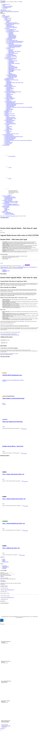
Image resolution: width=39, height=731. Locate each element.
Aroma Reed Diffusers (10, 90)
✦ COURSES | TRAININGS (7, 200)
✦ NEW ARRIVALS (5, 145)
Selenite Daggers (9, 96)
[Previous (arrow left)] (0, 730)
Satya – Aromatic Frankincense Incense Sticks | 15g (6, 681)
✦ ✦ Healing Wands (9, 54)
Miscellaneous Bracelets (12, 37)
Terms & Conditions (5, 566)
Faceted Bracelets (11, 34)
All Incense (10, 59)
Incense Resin (8, 83)
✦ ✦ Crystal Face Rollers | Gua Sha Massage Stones (14, 41)
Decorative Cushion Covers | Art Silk (12, 133)
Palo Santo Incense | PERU (13, 67)
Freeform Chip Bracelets (12, 35)
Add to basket (24, 428)
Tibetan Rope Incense (12, 74)
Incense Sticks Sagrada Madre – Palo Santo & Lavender (10, 334)
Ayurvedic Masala (11, 61)
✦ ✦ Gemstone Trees (9, 43)
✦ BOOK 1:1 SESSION (6, 195)
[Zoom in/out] (0, 729)
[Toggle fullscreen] (1, 729)
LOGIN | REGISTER (6, 206)
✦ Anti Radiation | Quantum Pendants (12, 31)
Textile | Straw (6, 130)
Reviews (3, 560)
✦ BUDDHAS (6, 110)
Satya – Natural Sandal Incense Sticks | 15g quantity (11, 530)
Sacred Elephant (11, 70)
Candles (7, 99)
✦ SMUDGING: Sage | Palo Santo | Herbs (11, 79)
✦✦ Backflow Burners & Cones (11, 75)
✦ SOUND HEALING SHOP (7, 134)
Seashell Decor (8, 128)
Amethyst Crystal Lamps (10, 26)
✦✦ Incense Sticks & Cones (11, 58)
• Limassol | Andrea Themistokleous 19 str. (7, 589)
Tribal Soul (10, 73)
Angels (7, 116)
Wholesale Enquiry (5, 561)
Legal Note (4, 568)
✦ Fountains (6, 112)
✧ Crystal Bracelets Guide (6, 7)
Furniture (7, 127)
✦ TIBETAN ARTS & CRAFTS (9, 120)
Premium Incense (11, 68)
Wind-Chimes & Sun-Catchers (11, 118)
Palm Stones (10, 50)
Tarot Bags (8, 93)
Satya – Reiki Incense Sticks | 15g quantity (10, 554)
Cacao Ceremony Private (8, 199)
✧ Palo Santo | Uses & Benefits (7, 6)
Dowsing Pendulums (9, 94)
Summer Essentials (9, 129)
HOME (3, 15)
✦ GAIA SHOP (5, 17)
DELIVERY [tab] (4, 271)
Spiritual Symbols (9, 119)
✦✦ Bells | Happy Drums (8, 142)
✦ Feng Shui (6, 114)
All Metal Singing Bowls (10, 102)
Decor (7, 125)
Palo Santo (8, 80)
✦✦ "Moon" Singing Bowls (9, 139)
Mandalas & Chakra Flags (10, 117)
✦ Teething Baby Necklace (10, 38)
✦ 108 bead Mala (9, 39)
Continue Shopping (3, 267)
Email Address (2, 574)
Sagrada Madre (11, 71)
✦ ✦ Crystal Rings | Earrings (11, 29)
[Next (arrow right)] (1, 730)
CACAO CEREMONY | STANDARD (10, 204)
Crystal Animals (11, 49)
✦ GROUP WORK (5, 203)
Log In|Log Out (7, 209)
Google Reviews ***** (6, 4)
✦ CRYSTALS (6, 28)
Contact (3, 559)
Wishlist (5, 210)
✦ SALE (10, 167)
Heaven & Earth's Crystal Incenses (14, 63)
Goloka (10, 64)
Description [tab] (4, 269)
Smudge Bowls (8, 84)
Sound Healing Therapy (8, 198)
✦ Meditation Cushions (8, 111)
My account (6, 207)
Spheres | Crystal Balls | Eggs (13, 53)
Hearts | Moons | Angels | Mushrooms (15, 51)
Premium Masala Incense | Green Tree (15, 69)
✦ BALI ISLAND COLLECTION (10, 123)
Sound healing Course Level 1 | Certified (11, 201)
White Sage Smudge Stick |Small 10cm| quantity (11, 428)
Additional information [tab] (6, 270)
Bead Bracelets (11, 33)
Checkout (4, 726)
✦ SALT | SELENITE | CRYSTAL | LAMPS (11, 23)
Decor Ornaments (9, 126)
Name (1, 572)
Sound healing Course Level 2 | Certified (11, 202)
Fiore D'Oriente (11, 62)
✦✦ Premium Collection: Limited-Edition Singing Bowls (13, 136)
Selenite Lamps (8, 25)
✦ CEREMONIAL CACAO (9, 78)
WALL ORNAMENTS (10, 122)
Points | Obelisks (11, 52)
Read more (4, 404)
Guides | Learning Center (6, 212)
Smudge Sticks (8, 81)
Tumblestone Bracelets (12, 36)
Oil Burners (8, 89)
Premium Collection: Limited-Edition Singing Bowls (14, 103)
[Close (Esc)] (3, 729)
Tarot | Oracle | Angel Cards (10, 92)
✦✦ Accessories (7, 141)
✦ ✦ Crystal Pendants (10, 30)
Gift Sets (7, 21)
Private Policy (4, 565)
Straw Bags (8, 132)
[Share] (2, 729)
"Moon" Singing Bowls (10, 106)
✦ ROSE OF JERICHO (8, 85)
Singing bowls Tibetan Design (11, 104)
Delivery (3, 5)
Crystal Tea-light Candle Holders (11, 27)
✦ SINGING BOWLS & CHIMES (10, 101)
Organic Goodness (12, 66)
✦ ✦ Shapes (8, 48)
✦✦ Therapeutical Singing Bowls (9, 138)
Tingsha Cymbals (9, 109)
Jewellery (8, 124)
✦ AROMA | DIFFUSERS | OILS (10, 86)
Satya (9, 72)
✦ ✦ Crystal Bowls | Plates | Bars (11, 40)
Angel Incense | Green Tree (13, 60)
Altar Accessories (9, 97)
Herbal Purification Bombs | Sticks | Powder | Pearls (14, 82)
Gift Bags (8, 131)
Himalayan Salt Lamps (10, 24)
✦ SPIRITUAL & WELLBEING (9, 115)
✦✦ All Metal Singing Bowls (9, 135)
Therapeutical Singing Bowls (11, 105)
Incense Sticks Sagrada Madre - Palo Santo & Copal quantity (11, 265)
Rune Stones (8, 95)
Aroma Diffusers (9, 87)
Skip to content (2, 0)
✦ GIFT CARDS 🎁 (5, 16)
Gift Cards (8, 20)
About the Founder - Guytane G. (9, 196)
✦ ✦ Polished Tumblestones (11, 55)
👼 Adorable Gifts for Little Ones (11, 22)
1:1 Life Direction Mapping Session (10, 197)
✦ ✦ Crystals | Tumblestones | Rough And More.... (14, 42)
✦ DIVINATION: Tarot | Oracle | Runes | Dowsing (12, 91)
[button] (2, 2)
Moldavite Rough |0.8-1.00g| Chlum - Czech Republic (5, 721)
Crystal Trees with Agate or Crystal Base (15, 45)
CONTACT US (5, 211)
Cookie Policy (4, 567)
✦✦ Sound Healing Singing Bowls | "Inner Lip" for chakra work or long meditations (18, 140)
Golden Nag (10, 65)
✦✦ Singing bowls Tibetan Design (10, 137)
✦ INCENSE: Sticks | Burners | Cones (22, 267)
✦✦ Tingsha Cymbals (8, 143)
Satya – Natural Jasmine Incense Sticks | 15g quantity (12, 505)
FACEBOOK (7, 332)
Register (5, 208)
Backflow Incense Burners (13, 76)
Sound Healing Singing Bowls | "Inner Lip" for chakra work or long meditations (19, 107)
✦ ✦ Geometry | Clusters (10, 47)
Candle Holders (9, 100)
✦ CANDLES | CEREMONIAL (9, 98)
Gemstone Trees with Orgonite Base (14, 46)
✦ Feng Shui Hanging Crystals (9, 113)
